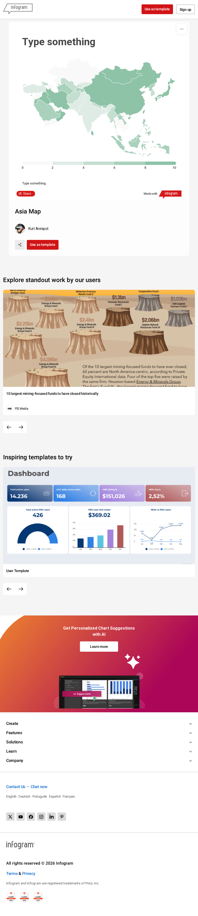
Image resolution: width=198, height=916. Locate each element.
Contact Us (15, 786)
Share (27, 193)
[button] (47, 123)
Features (14, 732)
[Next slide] (21, 427)
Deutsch (24, 796)
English (11, 796)
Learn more (99, 646)
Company (14, 760)
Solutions (14, 742)
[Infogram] (17, 9)
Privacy (28, 873)
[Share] (20, 245)
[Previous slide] (9, 427)
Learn (11, 751)
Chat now (39, 786)
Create (12, 723)
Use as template (157, 9)
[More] (182, 29)
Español (55, 796)
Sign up (185, 9)
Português (39, 796)
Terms (12, 873)
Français (69, 796)
